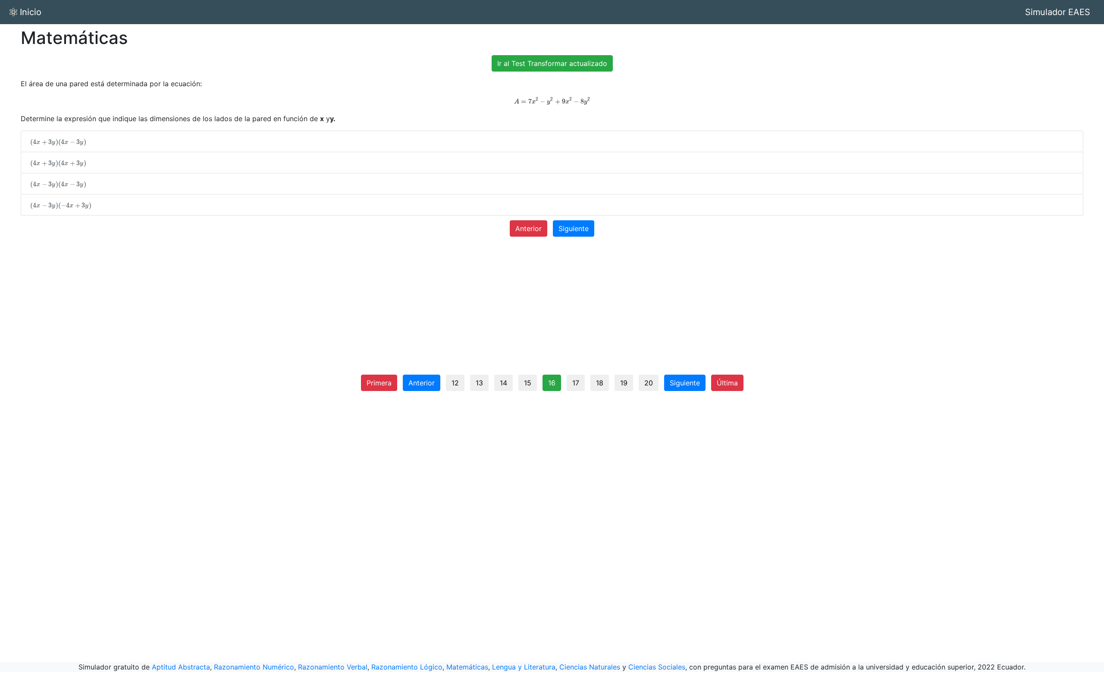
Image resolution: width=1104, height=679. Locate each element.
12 (455, 383)
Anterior (528, 228)
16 (551, 383)
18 (599, 383)
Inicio (30, 12)
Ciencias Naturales (589, 667)
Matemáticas (467, 667)
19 (623, 383)
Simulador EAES (1057, 12)
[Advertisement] (552, 309)
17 (575, 383)
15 (527, 383)
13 (479, 383)
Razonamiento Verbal (332, 667)
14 (503, 383)
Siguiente (573, 228)
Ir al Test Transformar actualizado (552, 63)
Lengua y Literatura (523, 667)
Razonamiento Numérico (254, 667)
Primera (379, 383)
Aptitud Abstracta (181, 667)
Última (727, 383)
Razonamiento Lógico (406, 667)
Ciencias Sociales (656, 667)
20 (648, 383)
